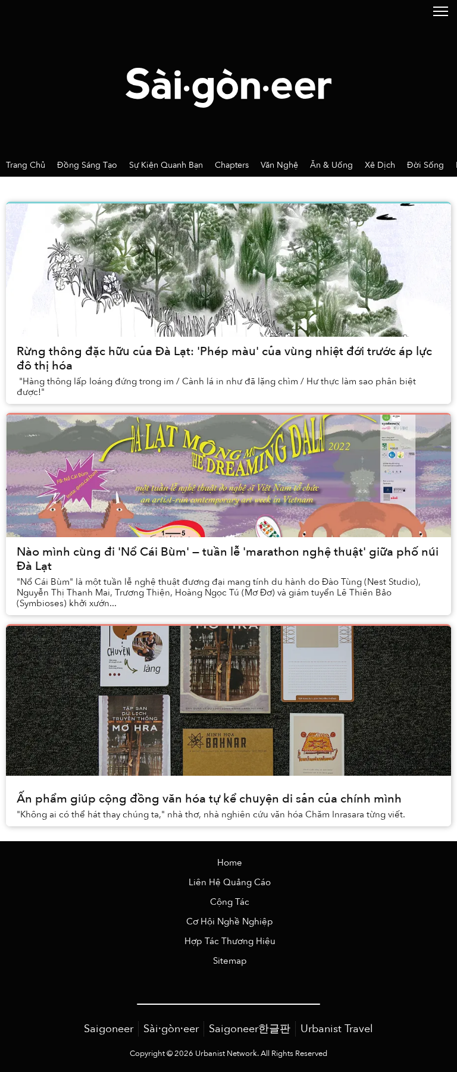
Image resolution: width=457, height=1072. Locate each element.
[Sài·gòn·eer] (228, 76)
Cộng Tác (229, 902)
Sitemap (230, 961)
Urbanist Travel (337, 1028)
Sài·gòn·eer (171, 1028)
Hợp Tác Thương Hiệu (230, 941)
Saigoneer (108, 1028)
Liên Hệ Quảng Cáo (230, 882)
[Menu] (440, 10)
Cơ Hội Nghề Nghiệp (229, 922)
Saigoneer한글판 (249, 1028)
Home (229, 863)
